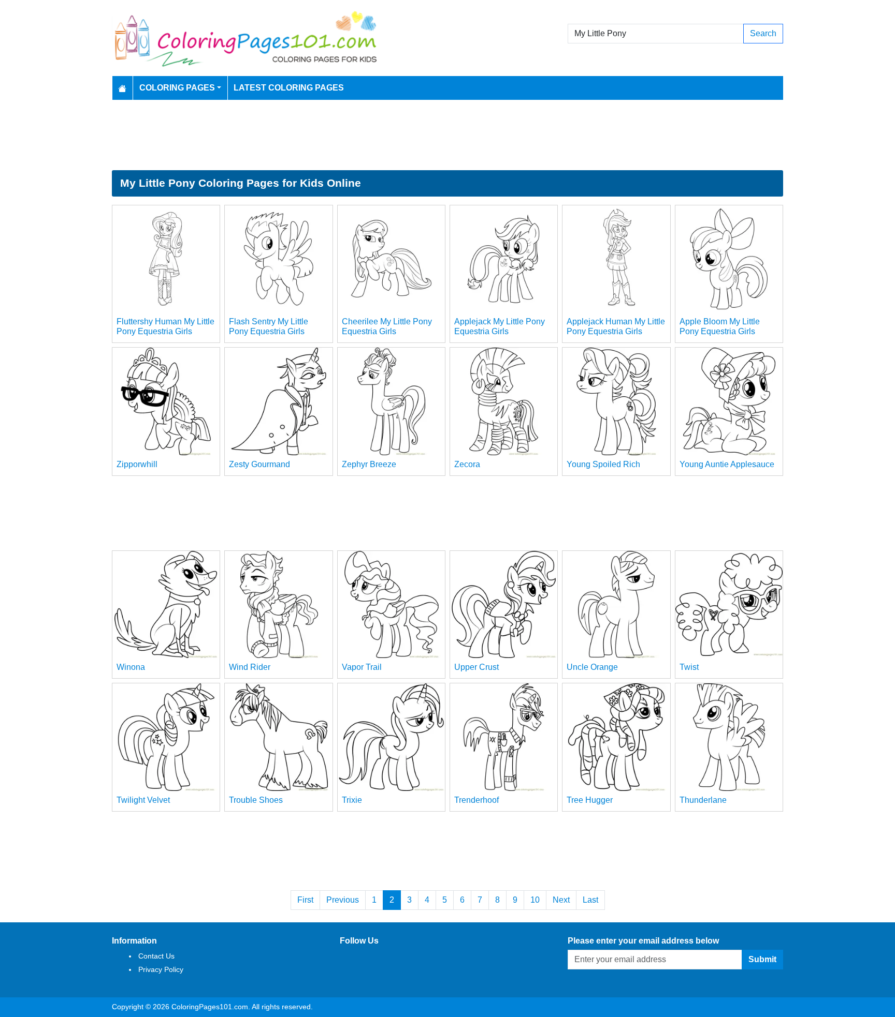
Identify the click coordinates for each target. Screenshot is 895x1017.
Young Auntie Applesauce (727, 464)
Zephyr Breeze (369, 464)
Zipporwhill (137, 464)
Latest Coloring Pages (289, 87)
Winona (131, 667)
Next (561, 899)
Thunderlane (703, 800)
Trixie (352, 800)
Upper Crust (476, 667)
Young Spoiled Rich (603, 464)
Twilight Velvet (143, 800)
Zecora (467, 464)
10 (535, 899)
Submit (762, 959)
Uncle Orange (592, 667)
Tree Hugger (590, 800)
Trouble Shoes (256, 800)
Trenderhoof (476, 800)
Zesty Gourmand (259, 464)
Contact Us (156, 956)
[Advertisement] (447, 135)
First (305, 899)
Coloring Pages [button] (177, 87)
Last (590, 899)
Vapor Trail (362, 667)
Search (763, 33)
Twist (689, 667)
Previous (342, 899)
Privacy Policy (160, 969)
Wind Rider (249, 667)
